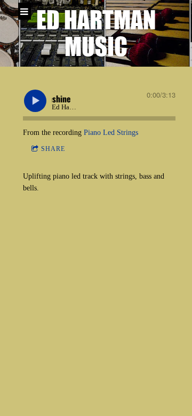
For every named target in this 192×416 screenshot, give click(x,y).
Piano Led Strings (111, 133)
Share (53, 149)
